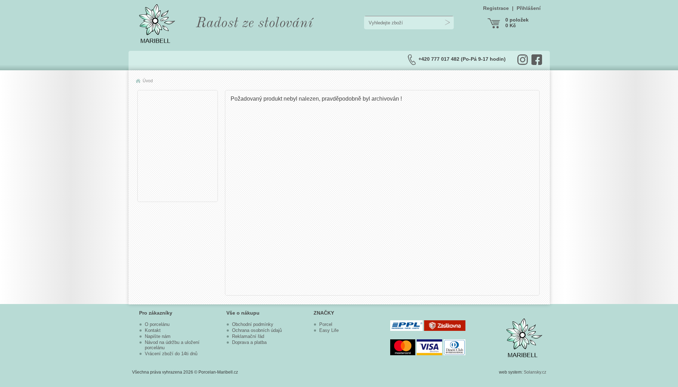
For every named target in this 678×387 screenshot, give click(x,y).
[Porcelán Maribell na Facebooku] (536, 59)
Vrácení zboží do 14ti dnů (171, 353)
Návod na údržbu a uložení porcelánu (172, 345)
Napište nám (158, 336)
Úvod (148, 80)
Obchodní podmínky (252, 324)
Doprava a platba (249, 342)
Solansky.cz (535, 372)
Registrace (496, 8)
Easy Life (329, 330)
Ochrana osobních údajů (257, 330)
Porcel (325, 324)
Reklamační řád (248, 336)
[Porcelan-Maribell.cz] (157, 41)
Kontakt (153, 330)
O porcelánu (157, 324)
